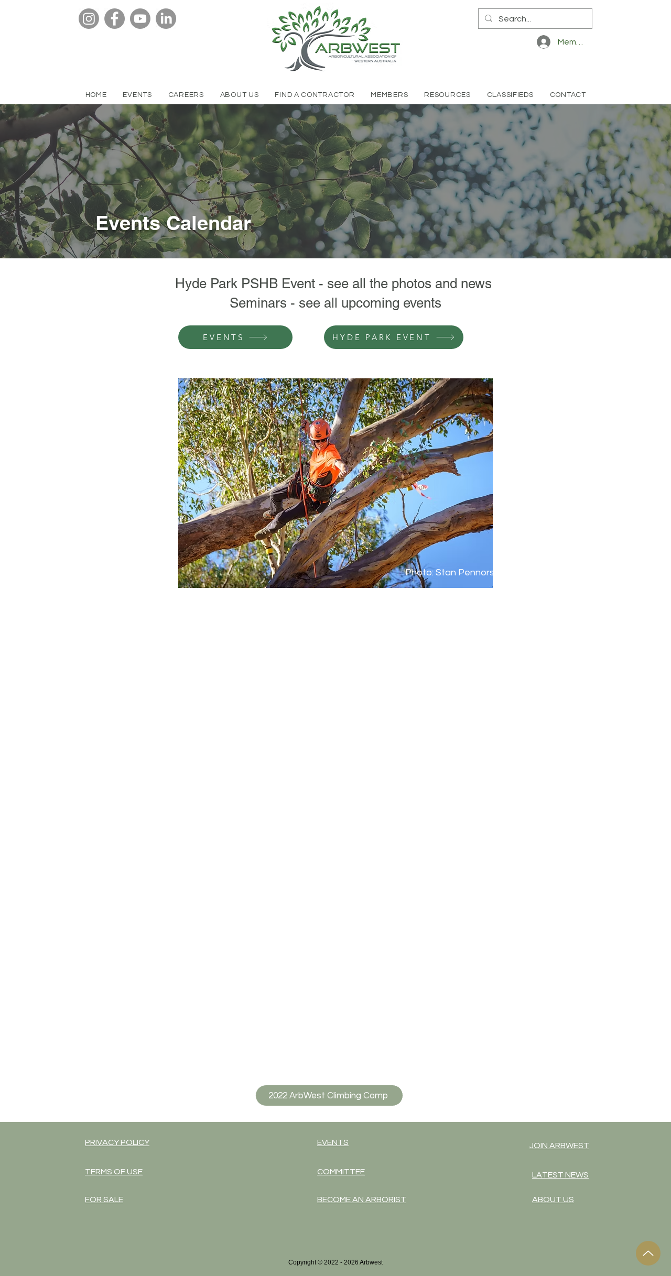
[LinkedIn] (166, 18)
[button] (314, 94)
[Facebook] (114, 18)
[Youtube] (140, 18)
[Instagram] (89, 18)
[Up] (648, 1253)
